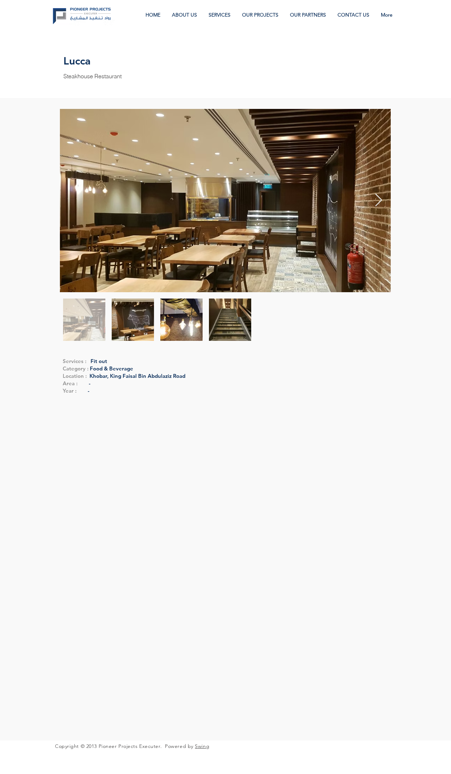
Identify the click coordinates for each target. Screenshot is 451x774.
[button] (261, 15)
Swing (202, 746)
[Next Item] (379, 200)
